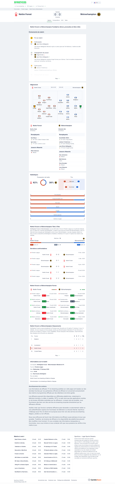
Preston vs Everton (19, 453)
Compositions (56, 20)
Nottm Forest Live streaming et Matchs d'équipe (42, 378)
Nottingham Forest (35, 229)
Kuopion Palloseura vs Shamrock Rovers (51, 439)
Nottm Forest (34, 240)
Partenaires (74, 480)
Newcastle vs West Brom (21, 450)
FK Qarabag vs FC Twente (50, 446)
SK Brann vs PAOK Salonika (50, 468)
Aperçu (49, 20)
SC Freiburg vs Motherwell (50, 461)
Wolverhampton (45, 229)
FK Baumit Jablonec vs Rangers (51, 450)
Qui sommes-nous (42, 480)
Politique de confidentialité (63, 480)
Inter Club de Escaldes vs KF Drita (51, 471)
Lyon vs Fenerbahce (19, 468)
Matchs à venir (19, 436)
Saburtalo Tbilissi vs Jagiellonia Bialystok (51, 453)
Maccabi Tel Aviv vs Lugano (51, 443)
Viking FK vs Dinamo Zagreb (22, 464)
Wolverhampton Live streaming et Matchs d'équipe (43, 381)
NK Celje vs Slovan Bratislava (22, 461)
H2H (62, 20)
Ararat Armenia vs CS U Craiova (51, 457)
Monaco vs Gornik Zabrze (50, 464)
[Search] (92, 3)
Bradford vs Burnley (20, 443)
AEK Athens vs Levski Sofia (21, 457)
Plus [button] (56, 78)
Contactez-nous (52, 480)
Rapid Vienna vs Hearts (20, 439)
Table (66, 20)
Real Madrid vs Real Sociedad (22, 471)
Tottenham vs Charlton (20, 446)
